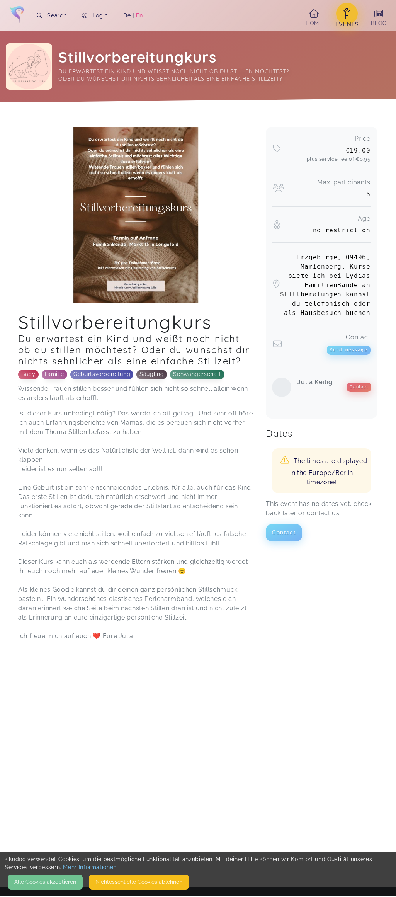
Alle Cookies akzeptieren (45, 882)
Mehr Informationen (90, 867)
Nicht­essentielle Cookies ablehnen (138, 882)
